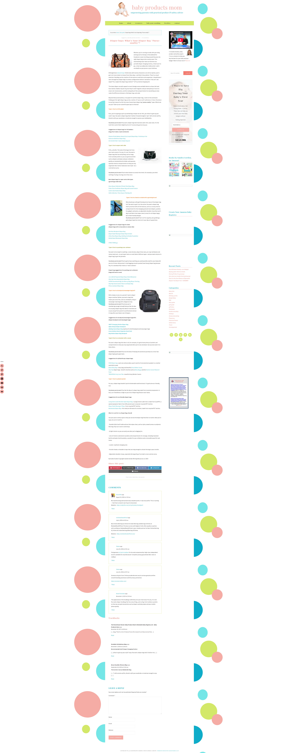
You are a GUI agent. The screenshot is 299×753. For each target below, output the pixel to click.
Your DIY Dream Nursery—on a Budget (179, 269)
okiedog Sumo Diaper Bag (116, 329)
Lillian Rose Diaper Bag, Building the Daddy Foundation (123, 236)
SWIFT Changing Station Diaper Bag (118, 324)
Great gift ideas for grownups (176, 274)
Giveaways (172, 309)
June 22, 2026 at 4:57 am (122, 572)
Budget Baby (172, 298)
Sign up (179, 405)
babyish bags (120, 73)
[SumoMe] (2, 391)
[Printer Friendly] (2, 387)
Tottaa (118, 546)
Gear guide (141, 477)
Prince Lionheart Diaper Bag (116, 286)
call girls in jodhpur (124, 552)
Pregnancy (172, 318)
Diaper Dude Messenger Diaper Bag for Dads (120, 233)
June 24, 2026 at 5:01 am (122, 549)
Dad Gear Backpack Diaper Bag (117, 231)
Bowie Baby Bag (113, 367)
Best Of (171, 293)
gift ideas (171, 307)
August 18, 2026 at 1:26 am (123, 497)
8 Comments (145, 37)
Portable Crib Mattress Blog (119, 644)
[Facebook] (2, 370)
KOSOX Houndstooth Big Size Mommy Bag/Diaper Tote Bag (124, 281)
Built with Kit (181, 140)
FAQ (170, 300)
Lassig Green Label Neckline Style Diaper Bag (121, 401)
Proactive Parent (173, 320)
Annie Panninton (120, 593)
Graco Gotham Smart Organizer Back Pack (120, 331)
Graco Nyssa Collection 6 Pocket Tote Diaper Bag (121, 186)
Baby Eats (135, 477)
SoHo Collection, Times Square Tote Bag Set (120, 193)
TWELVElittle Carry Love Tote (116, 374)
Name (110, 717)
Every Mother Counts (136, 367)
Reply (113, 508)
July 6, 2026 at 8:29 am (122, 520)
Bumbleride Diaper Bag (115, 408)
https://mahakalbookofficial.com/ (126, 534)
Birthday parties (173, 296)
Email (110, 723)
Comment (112, 695)
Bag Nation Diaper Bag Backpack (118, 333)
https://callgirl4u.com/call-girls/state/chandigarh (130, 505)
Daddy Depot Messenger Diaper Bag (118, 238)
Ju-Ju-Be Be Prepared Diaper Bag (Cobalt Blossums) (122, 277)
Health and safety (173, 311)
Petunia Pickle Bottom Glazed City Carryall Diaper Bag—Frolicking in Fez (128, 136)
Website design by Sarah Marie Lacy (168, 750)
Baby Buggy (138, 370)
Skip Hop (111, 370)
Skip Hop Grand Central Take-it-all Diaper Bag (121, 283)
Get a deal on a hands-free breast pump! (179, 276)
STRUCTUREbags (113, 243)
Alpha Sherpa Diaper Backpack (117, 326)
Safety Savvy (172, 322)
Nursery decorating (174, 316)
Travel (170, 325)
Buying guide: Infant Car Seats (177, 271)
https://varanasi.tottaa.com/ (118, 581)
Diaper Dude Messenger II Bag (116, 406)
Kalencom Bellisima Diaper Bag (117, 138)
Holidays (171, 313)
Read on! (187, 60)
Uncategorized (173, 327)
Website (111, 730)
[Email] (2, 383)
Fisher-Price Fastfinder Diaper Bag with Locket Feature (123, 188)
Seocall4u (118, 494)
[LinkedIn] (2, 379)
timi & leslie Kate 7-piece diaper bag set (119, 141)
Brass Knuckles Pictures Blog (119, 665)
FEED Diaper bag (113, 363)
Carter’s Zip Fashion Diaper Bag (117, 190)
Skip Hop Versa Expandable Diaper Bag (119, 279)
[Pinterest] (2, 374)
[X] (2, 366)
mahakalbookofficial (121, 517)
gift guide (171, 304)
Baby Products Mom (122, 9)
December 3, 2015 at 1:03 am (124, 596)
